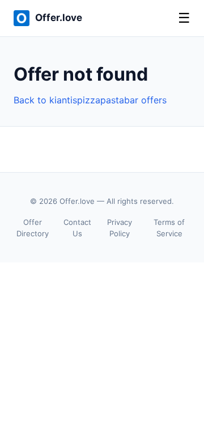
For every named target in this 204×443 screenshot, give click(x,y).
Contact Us (77, 228)
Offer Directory (32, 228)
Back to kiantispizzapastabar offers (90, 100)
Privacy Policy (119, 228)
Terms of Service (169, 228)
